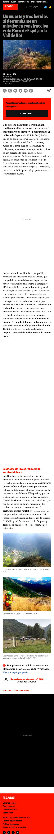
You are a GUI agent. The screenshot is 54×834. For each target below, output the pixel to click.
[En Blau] (45, 7)
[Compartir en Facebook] (20, 91)
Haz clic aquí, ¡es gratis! (16, 672)
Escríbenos (8, 812)
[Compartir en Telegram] (15, 91)
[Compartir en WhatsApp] (10, 91)
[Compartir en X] (5, 91)
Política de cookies (11, 824)
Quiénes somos (9, 803)
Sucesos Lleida (10, 691)
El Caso (10, 7)
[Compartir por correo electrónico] (26, 91)
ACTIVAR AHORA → (27, 113)
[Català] (35, 7)
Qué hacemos (9, 806)
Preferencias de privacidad (15, 827)
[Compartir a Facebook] (4, 832)
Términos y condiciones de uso (16, 817)
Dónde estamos (10, 809)
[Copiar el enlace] (31, 91)
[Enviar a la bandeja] (49, 90)
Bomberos (25, 691)
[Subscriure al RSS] (13, 832)
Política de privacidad (12, 820)
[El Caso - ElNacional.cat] (9, 797)
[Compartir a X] (8, 832)
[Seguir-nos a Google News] (17, 832)
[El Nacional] (50, 7)
